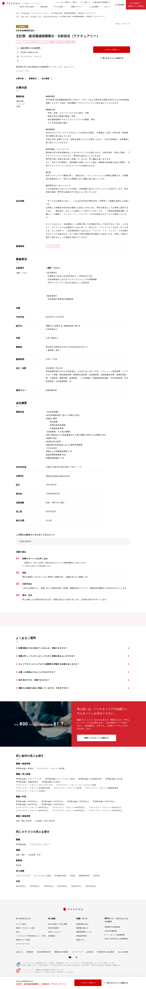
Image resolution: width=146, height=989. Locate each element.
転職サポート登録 (23, 940)
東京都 (18, 865)
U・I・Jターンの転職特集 (115, 935)
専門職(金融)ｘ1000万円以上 (53, 804)
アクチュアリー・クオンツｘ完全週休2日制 (33, 788)
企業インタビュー (55, 932)
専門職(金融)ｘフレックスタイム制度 (60, 779)
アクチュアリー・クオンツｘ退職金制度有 (101, 788)
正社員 (72, 876)
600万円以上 (35, 886)
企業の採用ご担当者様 (100, 2)
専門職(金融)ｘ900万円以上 (27, 804)
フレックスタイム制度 (42, 876)
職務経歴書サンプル (84, 932)
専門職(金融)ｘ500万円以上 (27, 801)
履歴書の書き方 (82, 928)
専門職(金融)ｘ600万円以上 (53, 801)
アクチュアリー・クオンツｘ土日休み (30, 791)
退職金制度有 (84, 876)
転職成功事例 (81, 936)
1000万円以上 (90, 886)
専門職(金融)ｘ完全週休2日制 (90, 779)
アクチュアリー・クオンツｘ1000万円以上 (105, 810)
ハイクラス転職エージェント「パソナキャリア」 (31, 3)
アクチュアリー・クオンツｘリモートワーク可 (34, 785)
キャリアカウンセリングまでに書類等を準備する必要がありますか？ (47, 664)
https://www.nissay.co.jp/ (58, 476)
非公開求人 (90, 726)
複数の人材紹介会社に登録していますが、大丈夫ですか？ (42, 688)
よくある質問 (93, 7)
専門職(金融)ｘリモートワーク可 (29, 779)
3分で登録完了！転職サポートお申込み (136, 4)
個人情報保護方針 (44, 952)
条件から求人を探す (27, 7)
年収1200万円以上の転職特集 (116, 939)
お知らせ (19, 952)
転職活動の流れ (82, 924)
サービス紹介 (21, 924)
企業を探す (44, 7)
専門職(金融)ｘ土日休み (51, 782)
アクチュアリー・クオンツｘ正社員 (67, 788)
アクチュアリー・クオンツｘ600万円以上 (68, 807)
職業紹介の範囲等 (62, 952)
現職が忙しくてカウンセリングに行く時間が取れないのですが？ (45, 656)
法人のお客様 (123, 952)
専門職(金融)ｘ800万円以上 (104, 801)
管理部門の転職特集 (112, 927)
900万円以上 (76, 886)
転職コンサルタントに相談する (96, 738)
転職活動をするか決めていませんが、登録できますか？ (42, 648)
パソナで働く (84, 2)
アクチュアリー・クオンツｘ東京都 (50, 768)
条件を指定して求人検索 (57, 924)
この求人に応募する (111, 50)
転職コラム (80, 940)
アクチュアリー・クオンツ (40, 844)
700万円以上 (49, 886)
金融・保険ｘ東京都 (24, 821)
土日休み (96, 876)
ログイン (107, 7)
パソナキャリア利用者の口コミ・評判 (30, 936)
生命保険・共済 (34, 855)
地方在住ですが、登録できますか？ (33, 680)
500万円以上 (21, 886)
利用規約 (30, 952)
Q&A (18, 932)
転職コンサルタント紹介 (25, 928)
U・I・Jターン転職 (62, 2)
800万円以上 (62, 886)
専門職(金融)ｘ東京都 (24, 768)
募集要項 (33, 78)
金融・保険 (20, 855)
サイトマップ (77, 952)
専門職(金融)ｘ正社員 (113, 779)
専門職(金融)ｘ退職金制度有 (27, 782)
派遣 (74, 2)
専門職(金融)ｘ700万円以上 (78, 801)
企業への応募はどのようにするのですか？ (36, 672)
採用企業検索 (53, 928)
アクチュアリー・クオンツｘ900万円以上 (68, 810)
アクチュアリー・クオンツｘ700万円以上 (105, 807)
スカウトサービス (23, 944)
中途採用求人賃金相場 (105, 952)
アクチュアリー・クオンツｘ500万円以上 (32, 807)
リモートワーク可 (23, 876)
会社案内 (89, 952)
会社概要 (46, 78)
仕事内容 (20, 78)
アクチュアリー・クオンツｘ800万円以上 (32, 810)
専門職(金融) (21, 844)
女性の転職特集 (111, 931)
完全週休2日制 (60, 876)
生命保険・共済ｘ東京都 (44, 821)
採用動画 (51, 936)
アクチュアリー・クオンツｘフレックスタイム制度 (76, 785)
